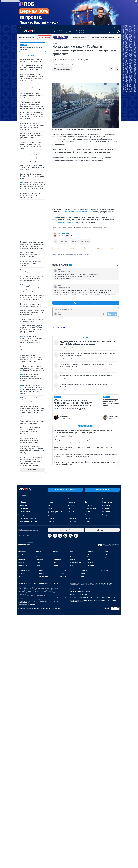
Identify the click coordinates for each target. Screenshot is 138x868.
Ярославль (64, 241)
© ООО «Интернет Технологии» (50, 608)
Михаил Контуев (66, 233)
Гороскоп (73, 27)
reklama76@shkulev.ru (110, 583)
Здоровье (51, 521)
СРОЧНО (24, 44)
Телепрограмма (55, 27)
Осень (87, 502)
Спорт (104, 499)
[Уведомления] (113, 31)
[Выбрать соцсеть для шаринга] (117, 69)
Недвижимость (24, 27)
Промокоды (112, 27)
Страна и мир (106, 505)
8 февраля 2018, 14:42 (58, 64)
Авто (49, 499)
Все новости (32, 55)
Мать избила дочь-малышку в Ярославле (31, 48)
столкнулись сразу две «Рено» (64, 222)
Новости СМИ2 (58, 328)
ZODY (99, 27)
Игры (104, 27)
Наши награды (23, 508)
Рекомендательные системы (78, 594)
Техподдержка (23, 515)
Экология (105, 508)
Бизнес (50, 502)
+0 (110, 282)
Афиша (65, 27)
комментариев (64, 69)
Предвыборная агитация (27, 518)
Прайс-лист (22, 502)
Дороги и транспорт (55, 512)
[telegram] (50, 536)
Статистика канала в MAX (27, 521)
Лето (69, 508)
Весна (50, 505)
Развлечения (89, 515)
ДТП (55, 241)
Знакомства (36, 27)
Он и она (88, 499)
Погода (45, 27)
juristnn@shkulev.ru (23, 602)
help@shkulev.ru (31, 604)
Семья (87, 521)
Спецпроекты (107, 515)
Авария (74, 241)
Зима (70, 499)
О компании (22, 505)
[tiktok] (76, 536)
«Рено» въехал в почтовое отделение (77, 212)
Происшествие (84, 241)
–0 (116, 282)
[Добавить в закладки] (111, 69)
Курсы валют (83, 27)
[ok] (60, 536)
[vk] (55, 536)
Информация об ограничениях (79, 589)
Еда (49, 515)
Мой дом (71, 512)
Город (50, 508)
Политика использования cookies (80, 591)
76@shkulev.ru (40, 600)
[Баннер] (60, 37)
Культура (71, 505)
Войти (59, 314)
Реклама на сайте (24, 499)
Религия (88, 518)
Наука (70, 515)
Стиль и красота (107, 502)
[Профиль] (118, 31)
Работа (87, 512)
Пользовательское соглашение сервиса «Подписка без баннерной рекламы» (92, 597)
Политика (88, 505)
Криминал (71, 502)
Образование (72, 521)
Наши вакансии (24, 512)
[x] (71, 536)
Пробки (93, 27)
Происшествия (90, 508)
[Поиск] (108, 31)
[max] (65, 536)
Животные (51, 518)
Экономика (106, 512)
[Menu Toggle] (19, 31)
